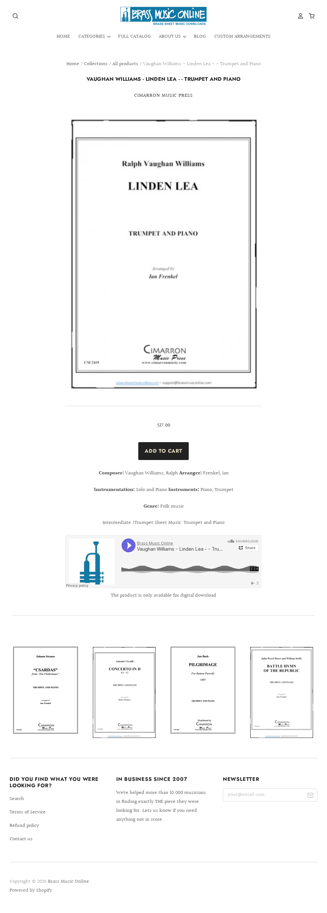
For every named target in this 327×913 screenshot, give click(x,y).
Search (17, 799)
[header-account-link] (298, 16)
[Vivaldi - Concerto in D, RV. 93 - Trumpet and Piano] (124, 692)
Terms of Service (28, 812)
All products (125, 64)
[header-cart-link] (309, 16)
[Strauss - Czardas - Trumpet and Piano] (45, 690)
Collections (96, 64)
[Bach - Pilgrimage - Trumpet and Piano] (203, 690)
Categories (92, 37)
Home (63, 37)
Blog (200, 37)
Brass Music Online (68, 882)
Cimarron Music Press (163, 96)
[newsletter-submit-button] (310, 796)
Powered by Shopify (31, 890)
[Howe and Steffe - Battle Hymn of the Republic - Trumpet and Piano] (281, 692)
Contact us (21, 839)
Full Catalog (134, 37)
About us (170, 37)
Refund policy (24, 826)
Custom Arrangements (242, 37)
